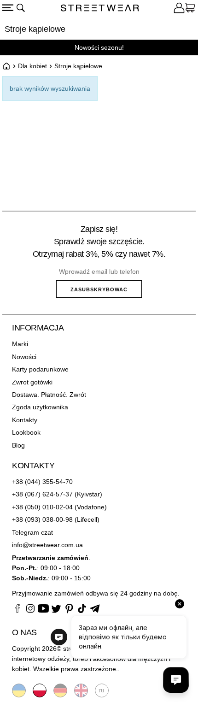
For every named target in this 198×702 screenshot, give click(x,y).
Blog (18, 445)
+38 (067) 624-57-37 (42, 494)
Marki (20, 344)
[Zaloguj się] (179, 9)
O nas (24, 632)
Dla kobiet (32, 66)
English (81, 690)
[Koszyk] (190, 9)
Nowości (24, 356)
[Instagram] (30, 610)
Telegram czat (32, 532)
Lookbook (26, 432)
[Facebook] (17, 610)
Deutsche (60, 690)
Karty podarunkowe (40, 369)
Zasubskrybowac (99, 289)
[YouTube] (43, 610)
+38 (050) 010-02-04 (42, 507)
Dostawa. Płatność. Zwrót (49, 394)
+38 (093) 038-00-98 (42, 519)
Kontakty (24, 420)
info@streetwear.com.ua (47, 545)
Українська (19, 690)
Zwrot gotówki (32, 382)
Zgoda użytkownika (40, 407)
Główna (6, 66)
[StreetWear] (100, 9)
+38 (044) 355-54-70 (42, 481)
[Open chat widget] (176, 680)
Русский (102, 690)
